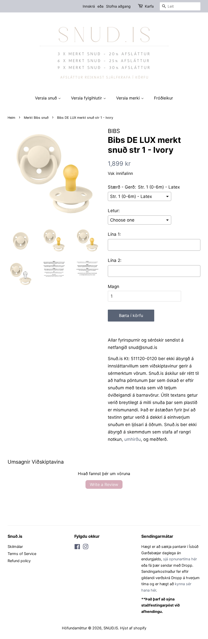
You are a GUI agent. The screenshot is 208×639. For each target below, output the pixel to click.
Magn (113, 286)
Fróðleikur (163, 97)
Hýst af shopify (133, 628)
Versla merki (128, 97)
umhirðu (132, 439)
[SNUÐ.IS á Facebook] (77, 547)
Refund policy (19, 561)
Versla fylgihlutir (87, 97)
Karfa (149, 6)
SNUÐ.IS (110, 628)
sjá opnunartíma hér (180, 559)
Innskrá (89, 6)
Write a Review (104, 484)
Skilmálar (15, 546)
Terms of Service (22, 553)
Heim (11, 118)
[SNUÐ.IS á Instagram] (85, 547)
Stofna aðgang (118, 6)
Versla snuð (46, 97)
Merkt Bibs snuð (36, 118)
